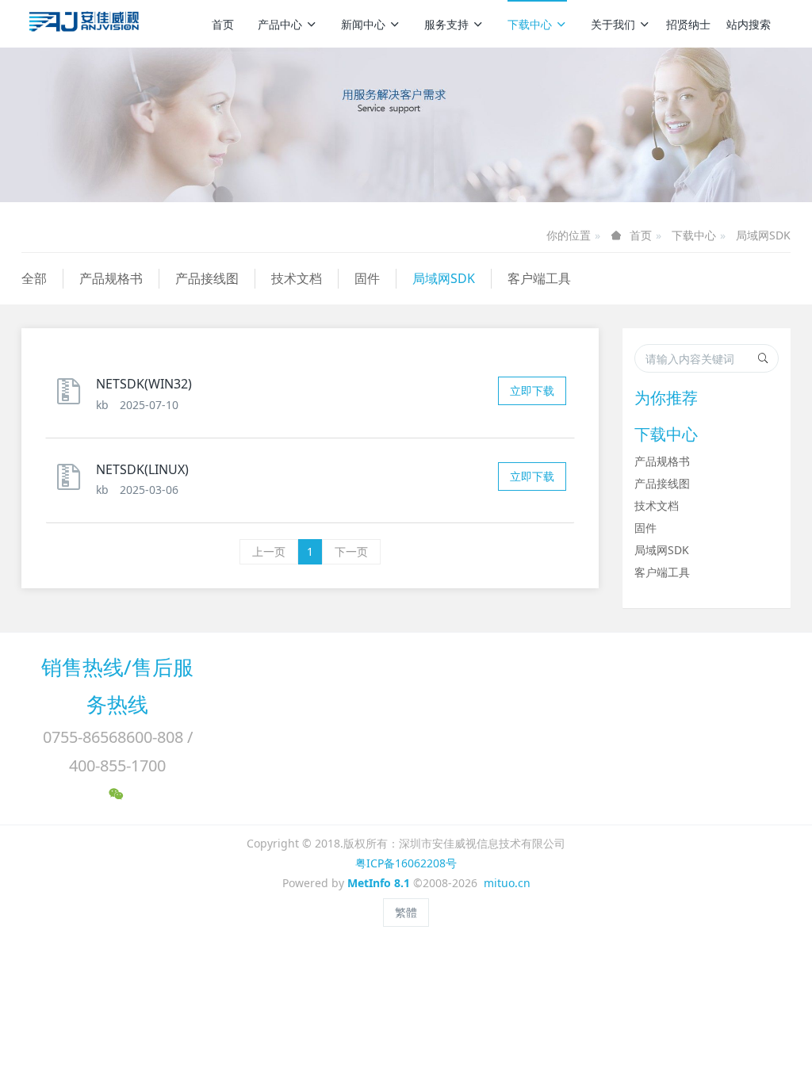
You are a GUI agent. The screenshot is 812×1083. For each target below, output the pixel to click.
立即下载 (532, 390)
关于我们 (613, 24)
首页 (223, 24)
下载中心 (530, 24)
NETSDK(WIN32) (144, 383)
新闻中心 (363, 24)
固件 (367, 278)
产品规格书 (111, 278)
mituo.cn (507, 882)
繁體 (406, 912)
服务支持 (446, 24)
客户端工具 (539, 278)
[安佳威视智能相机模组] (86, 24)
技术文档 (296, 278)
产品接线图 (207, 278)
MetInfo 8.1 (378, 882)
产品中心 (280, 24)
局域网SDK (763, 235)
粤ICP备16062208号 (406, 863)
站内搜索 (748, 24)
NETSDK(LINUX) (142, 469)
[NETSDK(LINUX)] (73, 484)
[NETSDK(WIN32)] (73, 398)
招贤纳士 (688, 24)
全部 (34, 278)
